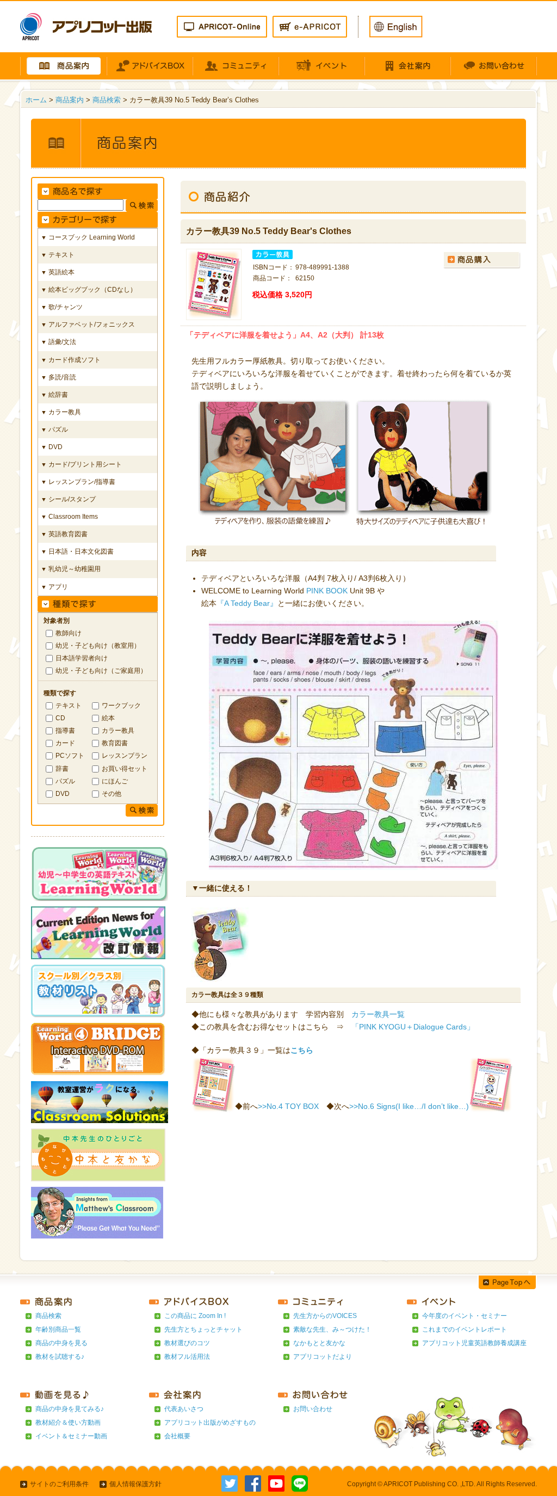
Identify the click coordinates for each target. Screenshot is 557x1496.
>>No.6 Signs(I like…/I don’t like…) (409, 1106)
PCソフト (69, 755)
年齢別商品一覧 (58, 1329)
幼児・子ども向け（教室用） (97, 645)
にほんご (115, 780)
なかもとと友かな (319, 1343)
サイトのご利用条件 (59, 1484)
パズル (65, 780)
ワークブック (121, 705)
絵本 (108, 717)
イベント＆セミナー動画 (71, 1436)
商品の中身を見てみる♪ (69, 1409)
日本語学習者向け (81, 657)
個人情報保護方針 (135, 1484)
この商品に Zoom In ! (195, 1316)
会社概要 (177, 1436)
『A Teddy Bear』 (246, 603)
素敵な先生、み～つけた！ (332, 1329)
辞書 (62, 768)
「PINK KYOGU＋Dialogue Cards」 (412, 1026)
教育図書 (115, 742)
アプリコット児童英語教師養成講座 (474, 1343)
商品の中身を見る (61, 1343)
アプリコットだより (322, 1356)
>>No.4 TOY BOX (288, 1106)
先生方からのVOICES (325, 1316)
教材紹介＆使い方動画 (68, 1422)
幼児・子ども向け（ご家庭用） (101, 670)
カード (65, 742)
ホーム (36, 100)
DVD (62, 793)
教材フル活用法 (187, 1356)
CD (60, 717)
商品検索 (106, 100)
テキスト (68, 705)
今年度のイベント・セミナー (464, 1316)
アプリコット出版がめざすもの (210, 1422)
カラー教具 (118, 730)
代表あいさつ (183, 1409)
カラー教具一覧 (378, 1014)
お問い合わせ (312, 1409)
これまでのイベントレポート (464, 1329)
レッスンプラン (124, 755)
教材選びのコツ (187, 1343)
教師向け (68, 632)
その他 (111, 793)
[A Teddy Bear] (220, 975)
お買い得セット (124, 768)
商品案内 (69, 100)
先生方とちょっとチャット (203, 1329)
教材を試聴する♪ (59, 1356)
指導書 (65, 730)
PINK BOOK (327, 590)
